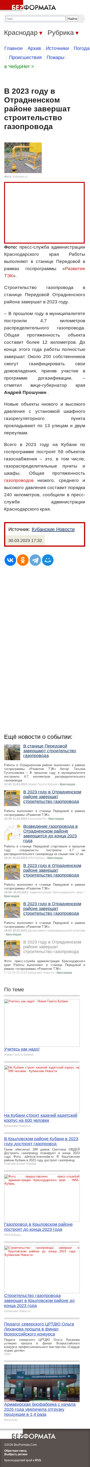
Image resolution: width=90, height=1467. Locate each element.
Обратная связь (15, 1450)
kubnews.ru (20, 176)
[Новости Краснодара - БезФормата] (29, 6)
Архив (34, 48)
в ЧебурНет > (19, 66)
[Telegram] (35, 560)
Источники (57, 48)
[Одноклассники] (23, 560)
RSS (38, 1460)
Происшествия (25, 57)
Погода (82, 48)
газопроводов (19, 480)
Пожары (55, 57)
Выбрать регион (15, 1454)
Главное (13, 48)
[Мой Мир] (48, 560)
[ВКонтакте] (10, 560)
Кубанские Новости (53, 529)
